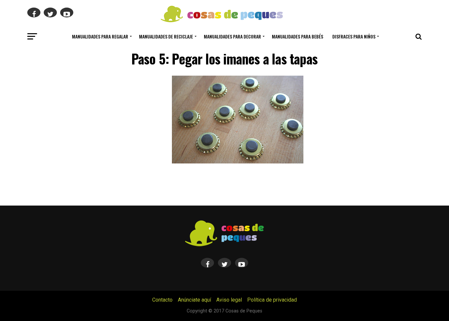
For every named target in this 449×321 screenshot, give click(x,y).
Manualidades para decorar (232, 36)
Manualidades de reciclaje (166, 36)
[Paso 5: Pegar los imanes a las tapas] (237, 162)
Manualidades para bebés (297, 36)
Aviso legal (229, 300)
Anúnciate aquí (194, 300)
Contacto (162, 300)
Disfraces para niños (353, 36)
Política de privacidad (272, 300)
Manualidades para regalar (100, 36)
